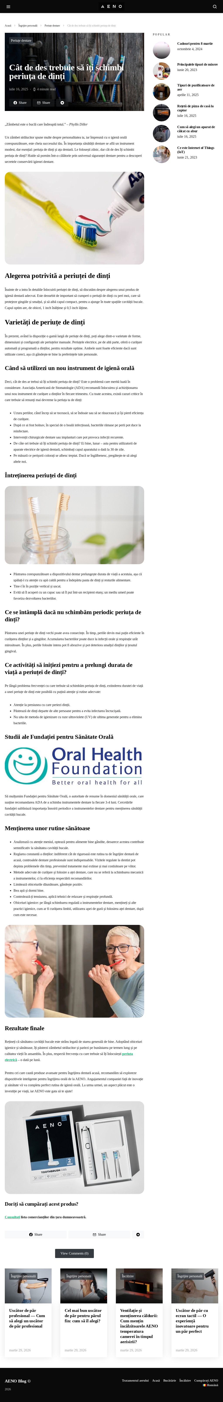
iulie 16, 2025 (186, 115)
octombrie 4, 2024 (189, 49)
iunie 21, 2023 (187, 157)
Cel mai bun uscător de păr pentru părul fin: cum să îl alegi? (83, 1315)
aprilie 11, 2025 (188, 95)
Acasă (8, 25)
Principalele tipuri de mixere (197, 64)
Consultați (12, 1217)
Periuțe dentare (52, 25)
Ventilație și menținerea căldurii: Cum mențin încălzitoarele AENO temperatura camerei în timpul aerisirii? (139, 1326)
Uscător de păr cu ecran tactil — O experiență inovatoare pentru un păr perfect (192, 1321)
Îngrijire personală (28, 25)
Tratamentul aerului (135, 1380)
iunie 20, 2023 (187, 70)
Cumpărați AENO (206, 1380)
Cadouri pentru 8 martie (195, 43)
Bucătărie (169, 1380)
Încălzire (128, 1276)
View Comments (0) (74, 1253)
